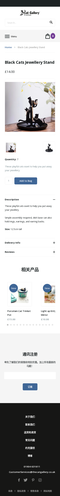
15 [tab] (52, 325)
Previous (12, 300)
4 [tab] (17, 325)
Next (48, 300)
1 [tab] (7, 325)
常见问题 (30, 440)
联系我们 (30, 424)
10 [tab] (36, 325)
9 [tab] (33, 325)
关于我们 (30, 416)
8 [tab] (30, 325)
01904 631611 (32, 466)
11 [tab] (39, 325)
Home (8, 47)
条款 (10, 490)
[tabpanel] (20, 301)
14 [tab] (49, 325)
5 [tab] (20, 325)
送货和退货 (30, 432)
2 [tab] (11, 325)
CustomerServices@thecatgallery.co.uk (32, 472)
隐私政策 (21, 490)
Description (12, 199)
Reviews (10, 251)
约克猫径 (30, 447)
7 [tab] (27, 325)
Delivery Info (12, 242)
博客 (30, 455)
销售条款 (34, 490)
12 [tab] (43, 325)
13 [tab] (46, 325)
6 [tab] (23, 325)
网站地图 (48, 490)
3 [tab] (14, 325)
